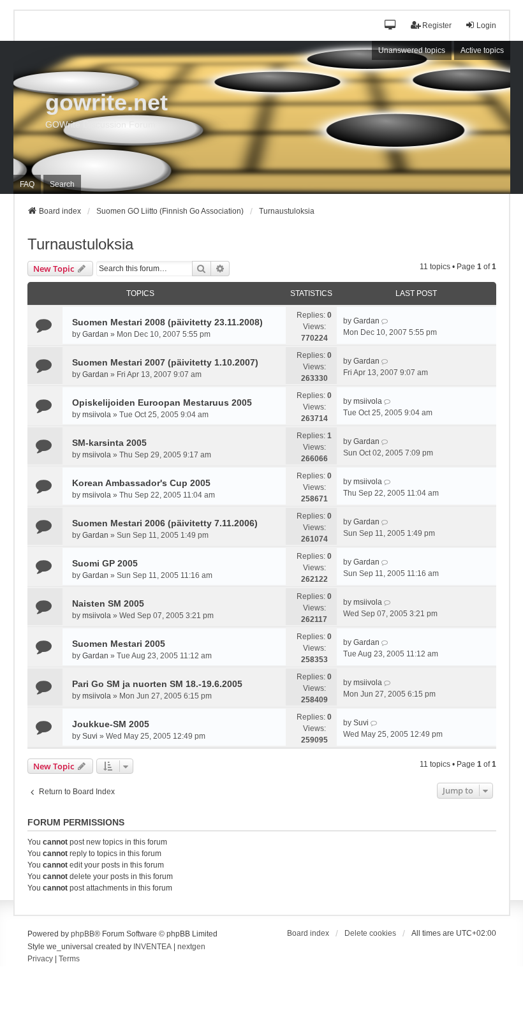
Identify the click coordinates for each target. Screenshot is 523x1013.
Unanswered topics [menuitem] (411, 50)
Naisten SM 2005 (108, 603)
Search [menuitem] (62, 184)
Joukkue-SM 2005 (110, 724)
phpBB (82, 933)
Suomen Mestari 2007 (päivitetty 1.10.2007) (165, 362)
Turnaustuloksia (80, 244)
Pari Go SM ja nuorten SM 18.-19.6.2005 (157, 684)
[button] (390, 26)
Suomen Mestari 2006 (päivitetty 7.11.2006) (165, 523)
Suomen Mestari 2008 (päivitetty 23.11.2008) (167, 322)
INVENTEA (152, 946)
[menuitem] (40, 959)
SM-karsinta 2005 (109, 443)
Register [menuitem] (437, 25)
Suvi (90, 736)
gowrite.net (106, 102)
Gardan (95, 334)
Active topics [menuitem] (482, 50)
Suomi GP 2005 (105, 563)
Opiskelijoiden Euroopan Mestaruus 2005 (162, 402)
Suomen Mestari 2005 (118, 644)
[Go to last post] (385, 321)
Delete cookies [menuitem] (370, 933)
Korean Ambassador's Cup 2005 (141, 483)
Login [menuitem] (486, 25)
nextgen (191, 946)
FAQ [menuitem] (27, 184)
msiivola (96, 414)
